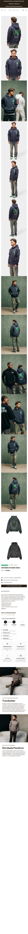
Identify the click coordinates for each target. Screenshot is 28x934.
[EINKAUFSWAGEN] (25, 10)
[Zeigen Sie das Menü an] (1, 10)
